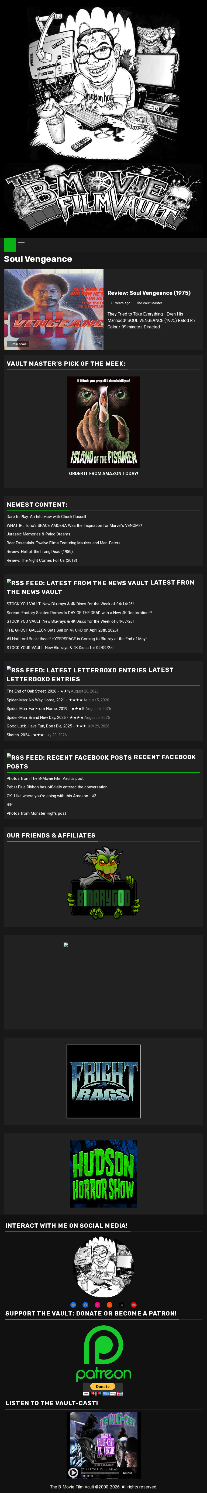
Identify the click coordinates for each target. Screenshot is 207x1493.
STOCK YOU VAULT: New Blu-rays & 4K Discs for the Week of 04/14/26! (70, 603)
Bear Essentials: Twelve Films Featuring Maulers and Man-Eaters (63, 543)
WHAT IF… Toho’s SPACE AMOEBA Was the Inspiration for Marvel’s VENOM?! (74, 525)
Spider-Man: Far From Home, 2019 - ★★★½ (46, 708)
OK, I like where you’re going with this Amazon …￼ (51, 795)
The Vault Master (149, 303)
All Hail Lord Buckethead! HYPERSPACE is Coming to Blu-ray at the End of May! (77, 638)
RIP (10, 804)
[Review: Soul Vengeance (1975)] (54, 309)
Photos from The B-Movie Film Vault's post (45, 778)
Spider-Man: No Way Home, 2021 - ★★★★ (45, 700)
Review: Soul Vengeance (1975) (149, 293)
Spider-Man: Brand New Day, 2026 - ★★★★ (45, 717)
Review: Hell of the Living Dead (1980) (40, 551)
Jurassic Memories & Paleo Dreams (38, 534)
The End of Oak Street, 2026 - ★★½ (38, 691)
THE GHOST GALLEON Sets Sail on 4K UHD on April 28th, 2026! (62, 630)
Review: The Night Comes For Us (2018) (42, 560)
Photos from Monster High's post (36, 813)
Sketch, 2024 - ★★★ (25, 735)
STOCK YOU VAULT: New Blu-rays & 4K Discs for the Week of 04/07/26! (70, 621)
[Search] (199, 245)
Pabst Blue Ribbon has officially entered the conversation (57, 787)
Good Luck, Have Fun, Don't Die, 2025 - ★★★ (46, 726)
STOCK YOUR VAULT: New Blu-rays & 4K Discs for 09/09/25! (60, 647)
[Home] (9, 244)
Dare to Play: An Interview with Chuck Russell (46, 516)
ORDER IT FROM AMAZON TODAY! (103, 473)
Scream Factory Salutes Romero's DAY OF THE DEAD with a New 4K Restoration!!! (79, 612)
